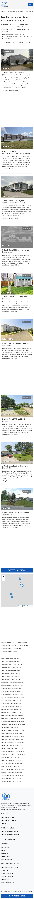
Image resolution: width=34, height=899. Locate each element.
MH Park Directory (8, 839)
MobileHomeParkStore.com (10, 809)
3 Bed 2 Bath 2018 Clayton (13, 201)
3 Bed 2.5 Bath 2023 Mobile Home (16, 344)
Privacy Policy (5, 856)
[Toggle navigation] (30, 4)
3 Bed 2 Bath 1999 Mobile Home (15, 466)
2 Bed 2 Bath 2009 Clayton (13, 151)
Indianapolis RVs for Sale (9, 651)
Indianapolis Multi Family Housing (11, 648)
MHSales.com (5, 879)
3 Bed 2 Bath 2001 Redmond (14, 73)
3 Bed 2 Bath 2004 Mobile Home (15, 513)
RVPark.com (5, 870)
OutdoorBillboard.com (8, 882)
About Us (4, 850)
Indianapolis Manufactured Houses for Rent (15, 645)
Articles (3, 823)
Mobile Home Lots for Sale (10, 831)
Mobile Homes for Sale (8, 817)
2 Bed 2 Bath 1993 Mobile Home (15, 297)
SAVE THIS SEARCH (17, 570)
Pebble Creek (13, 90)
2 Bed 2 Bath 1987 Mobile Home (15, 419)
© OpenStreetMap (27, 606)
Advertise (4, 853)
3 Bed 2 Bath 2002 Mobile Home (15, 250)
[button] (11, 594)
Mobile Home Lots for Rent (10, 834)
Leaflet (20, 606)
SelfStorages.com (7, 876)
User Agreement (6, 859)
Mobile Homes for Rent (8, 820)
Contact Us (5, 847)
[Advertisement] (17, 549)
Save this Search (17, 896)
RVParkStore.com (7, 873)
